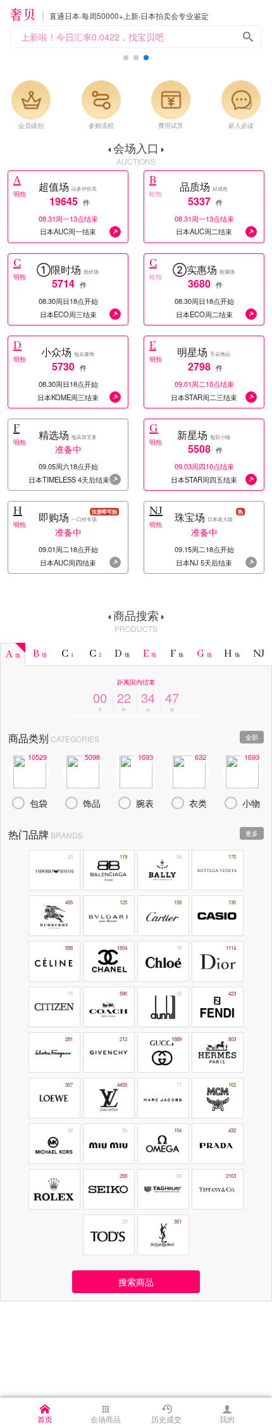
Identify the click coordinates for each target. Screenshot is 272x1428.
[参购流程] (101, 100)
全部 (251, 737)
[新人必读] (241, 100)
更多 (251, 833)
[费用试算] (171, 100)
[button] (125, 57)
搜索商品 (136, 1281)
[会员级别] (31, 100)
